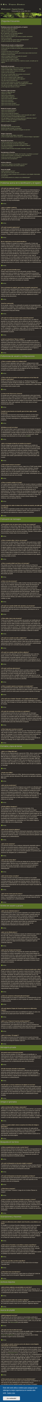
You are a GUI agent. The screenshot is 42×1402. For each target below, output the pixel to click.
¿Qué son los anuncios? (7, 100)
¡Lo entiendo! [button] (11, 1398)
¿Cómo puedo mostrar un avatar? (9, 57)
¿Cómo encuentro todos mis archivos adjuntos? (13, 165)
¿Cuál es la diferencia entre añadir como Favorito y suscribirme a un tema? (19, 154)
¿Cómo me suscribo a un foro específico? (11, 157)
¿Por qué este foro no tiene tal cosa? (10, 172)
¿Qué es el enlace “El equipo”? (8, 121)
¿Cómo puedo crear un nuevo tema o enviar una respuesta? (16, 67)
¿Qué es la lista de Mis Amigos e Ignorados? (12, 135)
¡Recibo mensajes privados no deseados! (11, 128)
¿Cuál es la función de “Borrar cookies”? (11, 41)
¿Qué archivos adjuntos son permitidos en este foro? (14, 164)
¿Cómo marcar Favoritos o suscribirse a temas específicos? (16, 155)
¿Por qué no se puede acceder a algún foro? (12, 77)
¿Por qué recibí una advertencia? (9, 80)
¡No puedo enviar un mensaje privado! (10, 126)
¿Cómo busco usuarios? (7, 146)
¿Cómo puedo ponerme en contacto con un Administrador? (15, 177)
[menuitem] (5, 4)
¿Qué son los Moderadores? (8, 111)
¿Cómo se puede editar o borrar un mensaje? (12, 69)
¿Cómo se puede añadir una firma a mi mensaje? (13, 71)
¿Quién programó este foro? (8, 171)
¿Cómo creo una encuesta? (8, 72)
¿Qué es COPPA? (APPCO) (8, 30)
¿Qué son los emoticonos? (7, 95)
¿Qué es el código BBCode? (8, 92)
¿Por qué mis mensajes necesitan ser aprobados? (13, 85)
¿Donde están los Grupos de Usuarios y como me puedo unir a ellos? (18, 115)
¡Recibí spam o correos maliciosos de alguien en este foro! (15, 129)
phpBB (28, 436)
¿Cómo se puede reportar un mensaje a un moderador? (15, 82)
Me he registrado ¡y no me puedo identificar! (12, 33)
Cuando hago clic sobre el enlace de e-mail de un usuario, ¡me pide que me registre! (19, 61)
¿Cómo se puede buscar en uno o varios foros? (13, 142)
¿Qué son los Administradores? (9, 110)
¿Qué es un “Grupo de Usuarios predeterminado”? (13, 119)
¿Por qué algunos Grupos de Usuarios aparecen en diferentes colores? (18, 118)
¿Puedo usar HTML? (6, 93)
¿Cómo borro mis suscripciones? (9, 158)
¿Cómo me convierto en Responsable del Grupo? (13, 116)
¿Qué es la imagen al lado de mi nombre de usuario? (14, 56)
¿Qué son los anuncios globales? (9, 98)
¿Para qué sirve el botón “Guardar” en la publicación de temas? (16, 83)
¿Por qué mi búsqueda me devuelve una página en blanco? (15, 145)
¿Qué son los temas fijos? (7, 101)
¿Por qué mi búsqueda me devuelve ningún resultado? (14, 143)
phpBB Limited (30, 1319)
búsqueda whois (12, 1352)
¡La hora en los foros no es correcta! (10, 51)
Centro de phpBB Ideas (7, 1335)
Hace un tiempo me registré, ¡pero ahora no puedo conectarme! (17, 36)
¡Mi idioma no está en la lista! (8, 54)
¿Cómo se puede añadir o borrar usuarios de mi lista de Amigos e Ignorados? (20, 136)
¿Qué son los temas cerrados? (9, 103)
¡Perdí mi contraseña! (6, 38)
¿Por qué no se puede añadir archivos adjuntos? (13, 78)
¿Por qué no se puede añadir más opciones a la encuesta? (15, 74)
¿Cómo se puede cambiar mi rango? (10, 59)
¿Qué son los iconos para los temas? (10, 104)
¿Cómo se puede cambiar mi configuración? (12, 46)
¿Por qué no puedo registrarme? (9, 31)
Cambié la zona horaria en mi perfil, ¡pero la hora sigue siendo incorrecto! (19, 53)
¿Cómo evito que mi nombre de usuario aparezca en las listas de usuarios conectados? (19, 49)
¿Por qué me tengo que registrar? (9, 28)
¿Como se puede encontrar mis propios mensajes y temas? (16, 148)
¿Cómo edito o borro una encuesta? (10, 75)
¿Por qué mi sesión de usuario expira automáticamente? (15, 39)
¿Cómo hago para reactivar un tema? (10, 86)
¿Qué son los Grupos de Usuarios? (10, 113)
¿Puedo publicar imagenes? (8, 97)
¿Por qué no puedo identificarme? (9, 35)
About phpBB (14, 1322)
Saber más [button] (11, 1393)
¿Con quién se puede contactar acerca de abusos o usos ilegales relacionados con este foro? (20, 175)
